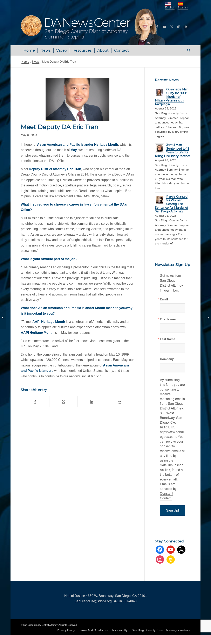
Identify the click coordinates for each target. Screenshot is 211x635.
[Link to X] (172, 27)
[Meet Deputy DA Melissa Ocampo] (3, 317)
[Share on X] (63, 401)
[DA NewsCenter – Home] (93, 26)
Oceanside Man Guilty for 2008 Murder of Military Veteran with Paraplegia (171, 96)
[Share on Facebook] (35, 401)
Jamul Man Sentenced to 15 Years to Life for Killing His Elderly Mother (172, 150)
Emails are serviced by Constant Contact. (168, 490)
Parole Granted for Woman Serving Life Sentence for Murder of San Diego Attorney (171, 204)
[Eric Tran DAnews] (77, 99)
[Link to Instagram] (179, 27)
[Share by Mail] (120, 401)
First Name (168, 319)
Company (167, 359)
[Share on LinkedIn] (92, 401)
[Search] (187, 50)
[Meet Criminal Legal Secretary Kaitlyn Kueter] (208, 317)
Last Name (167, 339)
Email (164, 299)
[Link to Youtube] (164, 27)
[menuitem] (29, 50)
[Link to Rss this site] (186, 27)
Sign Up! (172, 510)
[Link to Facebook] (157, 27)
